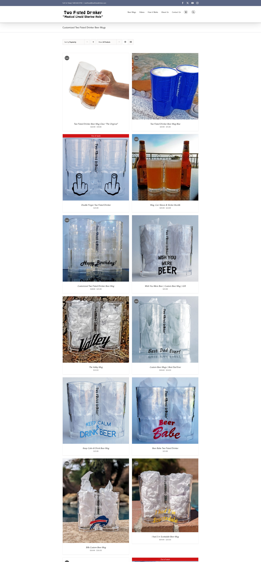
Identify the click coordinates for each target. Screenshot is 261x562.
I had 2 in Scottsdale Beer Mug (165, 536)
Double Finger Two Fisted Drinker (96, 205)
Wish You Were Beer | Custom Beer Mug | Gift (165, 286)
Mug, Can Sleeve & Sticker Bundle (165, 205)
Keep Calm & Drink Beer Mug (96, 448)
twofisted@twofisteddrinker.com (95, 3)
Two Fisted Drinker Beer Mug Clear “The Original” (96, 123)
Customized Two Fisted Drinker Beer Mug (95, 286)
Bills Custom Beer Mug (96, 547)
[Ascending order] (93, 42)
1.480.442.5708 (77, 3)
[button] (193, 12)
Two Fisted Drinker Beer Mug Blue (165, 123)
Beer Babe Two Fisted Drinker (165, 448)
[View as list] (130, 42)
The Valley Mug (96, 367)
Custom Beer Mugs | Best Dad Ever (165, 367)
